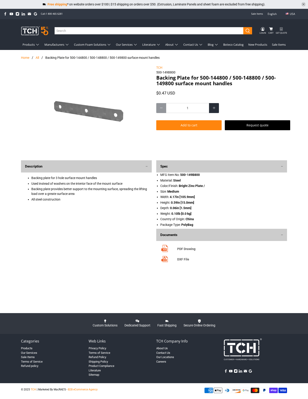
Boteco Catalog (233, 44)
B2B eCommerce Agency (83, 389)
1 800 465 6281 (54, 13)
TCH (159, 67)
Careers (161, 361)
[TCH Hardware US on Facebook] (5, 14)
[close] (303, 4)
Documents (168, 235)
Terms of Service (32, 361)
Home (25, 57)
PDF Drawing (186, 249)
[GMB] (35, 14)
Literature (149, 44)
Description (33, 166)
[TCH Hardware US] (34, 30)
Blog (211, 44)
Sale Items (257, 13)
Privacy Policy (97, 348)
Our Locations (165, 357)
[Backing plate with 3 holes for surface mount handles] (86, 110)
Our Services (124, 44)
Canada (295, 21)
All (37, 57)
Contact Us (190, 44)
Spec (164, 166)
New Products (257, 44)
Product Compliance (101, 366)
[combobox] (149, 30)
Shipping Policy (98, 361)
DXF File (183, 259)
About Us (162, 348)
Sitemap (94, 374)
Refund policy (29, 366)
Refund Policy (97, 357)
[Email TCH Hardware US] (29, 14)
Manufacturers (54, 44)
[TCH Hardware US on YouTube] (11, 14)
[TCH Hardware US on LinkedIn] (23, 14)
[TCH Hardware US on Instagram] (17, 14)
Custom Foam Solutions (90, 44)
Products (29, 44)
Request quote (257, 125)
